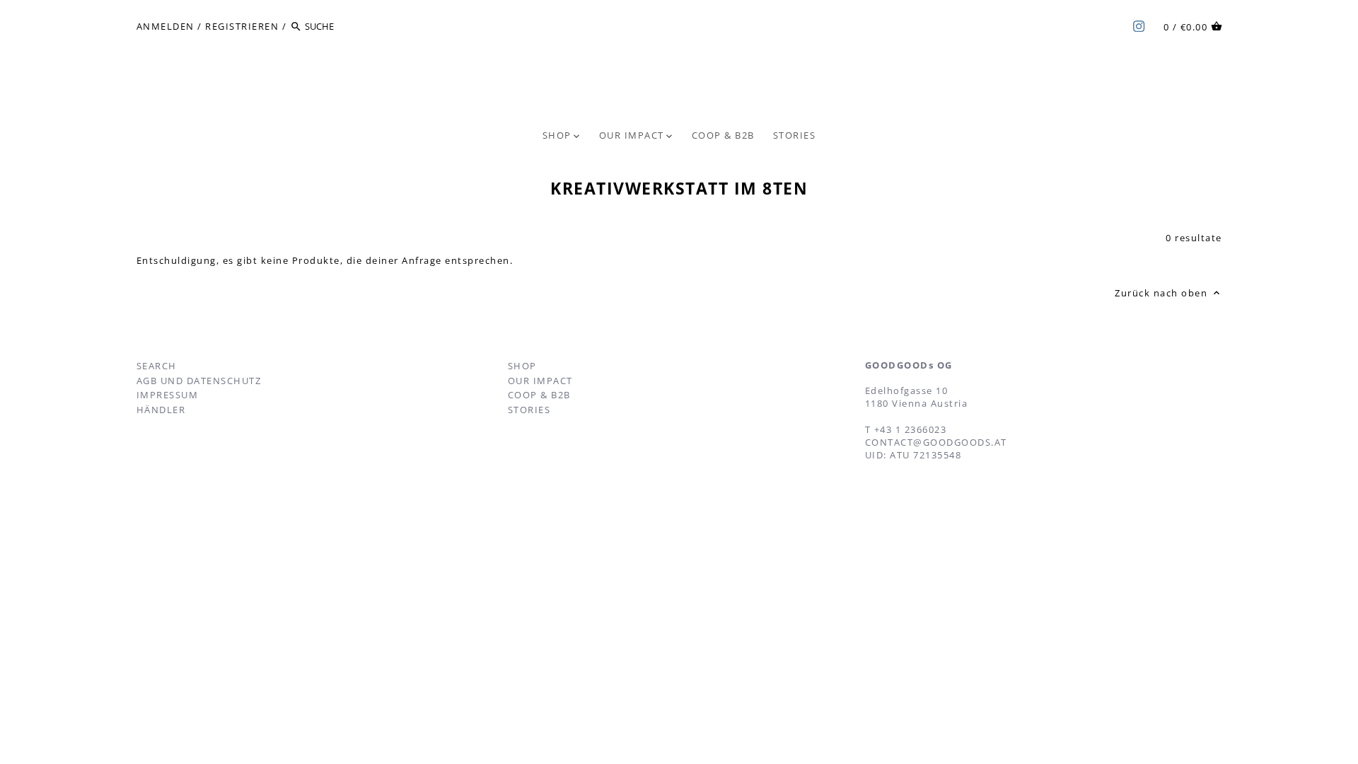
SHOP (522, 365)
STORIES (529, 409)
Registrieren (242, 26)
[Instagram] (1138, 25)
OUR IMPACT (540, 380)
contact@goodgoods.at (936, 442)
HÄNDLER (161, 409)
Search (157, 365)
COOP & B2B (539, 394)
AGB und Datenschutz (199, 380)
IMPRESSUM (168, 394)
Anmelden (166, 26)
